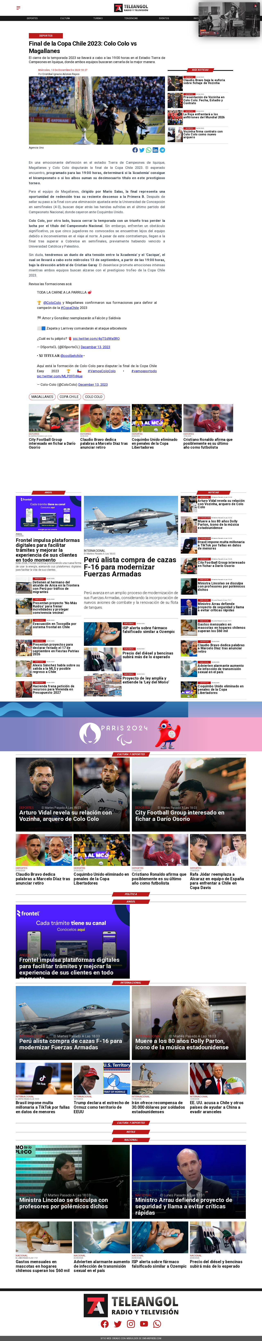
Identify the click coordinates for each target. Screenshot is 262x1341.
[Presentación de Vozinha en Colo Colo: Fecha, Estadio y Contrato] (175, 100)
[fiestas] (24, 648)
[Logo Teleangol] (131, 12)
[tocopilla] (24, 627)
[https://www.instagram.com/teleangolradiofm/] (131, 1327)
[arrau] (189, 607)
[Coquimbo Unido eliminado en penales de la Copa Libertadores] (189, 690)
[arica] (24, 585)
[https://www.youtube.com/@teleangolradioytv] (144, 1327)
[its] (189, 669)
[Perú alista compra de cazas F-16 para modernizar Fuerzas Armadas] (131, 546)
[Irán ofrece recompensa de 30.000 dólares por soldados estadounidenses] (160, 1094)
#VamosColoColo (102, 371)
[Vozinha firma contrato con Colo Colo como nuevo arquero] (175, 134)
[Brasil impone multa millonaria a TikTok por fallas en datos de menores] (189, 545)
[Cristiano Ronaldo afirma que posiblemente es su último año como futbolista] (160, 865)
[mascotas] (189, 628)
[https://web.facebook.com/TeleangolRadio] (104, 1327)
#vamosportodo (144, 371)
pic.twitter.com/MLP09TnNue (59, 376)
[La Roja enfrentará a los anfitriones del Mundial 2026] (175, 117)
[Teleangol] (18, 9)
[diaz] (189, 648)
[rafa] (218, 865)
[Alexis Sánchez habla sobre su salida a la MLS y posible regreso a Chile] (24, 669)
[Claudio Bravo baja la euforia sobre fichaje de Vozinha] (175, 83)
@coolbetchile (71, 356)
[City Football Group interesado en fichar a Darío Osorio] (189, 566)
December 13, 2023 (95, 347)
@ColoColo (52, 303)
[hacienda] (24, 689)
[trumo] (218, 1094)
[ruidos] (24, 606)
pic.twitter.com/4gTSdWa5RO (96, 339)
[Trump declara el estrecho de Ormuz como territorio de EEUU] (102, 1094)
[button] (42, 397)
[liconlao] (189, 586)
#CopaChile (70, 308)
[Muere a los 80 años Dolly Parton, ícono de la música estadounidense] (189, 525)
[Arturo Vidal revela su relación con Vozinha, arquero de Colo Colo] (189, 504)
